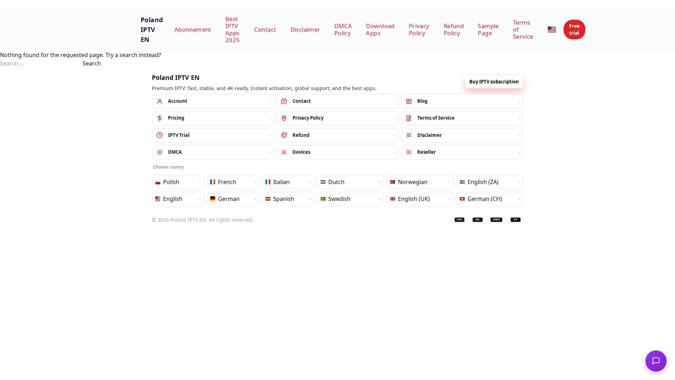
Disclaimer (305, 29)
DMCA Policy (343, 29)
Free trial (574, 29)
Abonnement (192, 29)
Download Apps (380, 29)
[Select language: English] (552, 29)
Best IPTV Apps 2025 (232, 29)
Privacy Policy (419, 29)
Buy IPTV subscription (494, 81)
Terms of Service (523, 29)
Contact (265, 29)
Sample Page (488, 29)
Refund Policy (454, 29)
